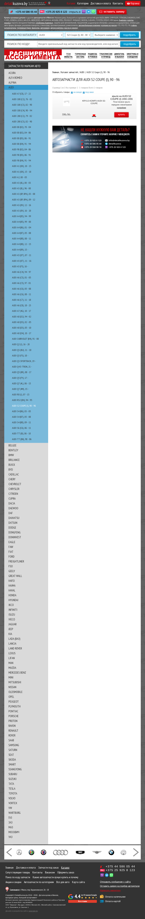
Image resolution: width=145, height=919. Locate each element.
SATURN (12, 750)
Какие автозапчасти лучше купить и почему (55, 877)
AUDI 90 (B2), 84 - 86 (21, 149)
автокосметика (56, 28)
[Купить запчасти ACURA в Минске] (19, 852)
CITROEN (13, 494)
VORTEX (12, 803)
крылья (7, 23)
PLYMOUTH (14, 706)
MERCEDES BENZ (17, 672)
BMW (11, 455)
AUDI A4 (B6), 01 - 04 (21, 227)
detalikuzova (115, 143)
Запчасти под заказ (48, 867)
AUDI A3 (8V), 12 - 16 (21, 205)
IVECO (11, 619)
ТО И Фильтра (68, 55)
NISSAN (12, 687)
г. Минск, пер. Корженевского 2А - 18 (29, 889)
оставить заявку (114, 11)
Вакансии (50, 872)
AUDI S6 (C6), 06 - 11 (21, 428)
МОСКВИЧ (13, 832)
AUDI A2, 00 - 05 (19, 177)
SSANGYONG (15, 769)
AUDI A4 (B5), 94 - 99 (21, 216)
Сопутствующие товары (18, 872)
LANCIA (12, 643)
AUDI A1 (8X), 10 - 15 (21, 166)
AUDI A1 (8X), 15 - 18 (21, 171)
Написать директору (110, 890)
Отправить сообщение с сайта (115, 882)
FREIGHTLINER (16, 561)
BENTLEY (13, 450)
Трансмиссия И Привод (105, 55)
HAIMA (11, 585)
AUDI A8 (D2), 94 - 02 (21, 316)
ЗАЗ (10, 822)
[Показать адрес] (49, 3)
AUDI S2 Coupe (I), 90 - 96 (24, 405)
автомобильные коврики (89, 25)
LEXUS (11, 653)
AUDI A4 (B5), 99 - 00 (21, 221)
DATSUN (12, 523)
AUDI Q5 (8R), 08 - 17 (21, 372)
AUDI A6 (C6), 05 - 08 (21, 288)
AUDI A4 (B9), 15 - (20, 249)
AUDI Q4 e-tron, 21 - (22, 366)
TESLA (11, 788)
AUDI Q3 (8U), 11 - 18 (21, 350)
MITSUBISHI (14, 682)
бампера (122, 20)
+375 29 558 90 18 (92, 147)
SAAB (11, 740)
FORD (11, 556)
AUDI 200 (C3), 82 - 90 (22, 121)
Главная (9, 867)
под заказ (89, 92)
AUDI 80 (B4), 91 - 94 (21, 143)
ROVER (11, 735)
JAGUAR (12, 624)
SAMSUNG (13, 745)
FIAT (10, 552)
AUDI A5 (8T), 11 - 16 (21, 260)
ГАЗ (10, 817)
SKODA (12, 759)
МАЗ (10, 827)
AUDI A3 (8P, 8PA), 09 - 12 (23, 199)
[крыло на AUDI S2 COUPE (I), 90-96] (66, 102)
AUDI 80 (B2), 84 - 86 (21, 132)
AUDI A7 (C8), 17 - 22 (21, 93)
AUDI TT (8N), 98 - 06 (21, 439)
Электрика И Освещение (132, 55)
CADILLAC (13, 474)
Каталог (71, 3)
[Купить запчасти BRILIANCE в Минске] (123, 852)
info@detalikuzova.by (119, 140)
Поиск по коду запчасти (18, 877)
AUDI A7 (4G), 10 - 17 (21, 310)
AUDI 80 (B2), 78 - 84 (21, 127)
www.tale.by (33, 911)
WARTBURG (14, 813)
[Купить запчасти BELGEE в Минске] (80, 852)
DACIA (11, 503)
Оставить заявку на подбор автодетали (119, 886)
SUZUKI (12, 779)
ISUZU (11, 614)
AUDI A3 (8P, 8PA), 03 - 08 (23, 193)
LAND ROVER (15, 648)
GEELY (11, 571)
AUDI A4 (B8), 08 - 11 (21, 238)
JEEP (10, 629)
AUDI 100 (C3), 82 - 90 (22, 104)
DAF (10, 513)
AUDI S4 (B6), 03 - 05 (21, 411)
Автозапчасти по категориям (39, 882)
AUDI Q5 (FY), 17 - (20, 377)
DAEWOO (13, 508)
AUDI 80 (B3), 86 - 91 (21, 138)
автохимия (45, 28)
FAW (10, 547)
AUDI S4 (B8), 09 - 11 (21, 422)
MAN (10, 663)
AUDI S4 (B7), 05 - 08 (21, 416)
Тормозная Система (80, 55)
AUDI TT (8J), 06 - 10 (21, 433)
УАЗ (10, 837)
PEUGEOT (13, 701)
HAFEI (11, 581)
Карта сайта (78, 882)
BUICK (11, 465)
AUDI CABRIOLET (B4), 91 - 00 (25, 338)
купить (121, 114)
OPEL (11, 697)
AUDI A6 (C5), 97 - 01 (21, 283)
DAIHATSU (13, 518)
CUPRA (12, 498)
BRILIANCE (14, 460)
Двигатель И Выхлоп (119, 55)
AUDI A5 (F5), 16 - (20, 266)
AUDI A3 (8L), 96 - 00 (21, 188)
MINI (10, 677)
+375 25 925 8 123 (56, 11)
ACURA (12, 73)
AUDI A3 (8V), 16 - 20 (21, 210)
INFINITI (12, 610)
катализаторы (10, 28)
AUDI (11, 87)
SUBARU (12, 774)
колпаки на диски (109, 25)
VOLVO (11, 798)
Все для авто (63, 882)
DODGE (12, 527)
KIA (10, 634)
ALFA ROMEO (15, 78)
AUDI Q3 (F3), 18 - (20, 355)
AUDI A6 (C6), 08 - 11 (21, 294)
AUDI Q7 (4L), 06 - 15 (21, 383)
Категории (83, 3)
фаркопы (36, 28)
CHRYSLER (13, 489)
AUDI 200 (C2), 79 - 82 (22, 116)
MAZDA (12, 668)
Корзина (135, 3)
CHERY (11, 479)
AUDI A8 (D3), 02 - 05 (21, 322)
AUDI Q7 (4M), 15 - (20, 389)
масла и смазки (71, 28)
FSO (10, 566)
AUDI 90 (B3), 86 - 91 (21, 155)
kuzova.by (15, 3)
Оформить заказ (65, 872)
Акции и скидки (13, 882)
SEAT (11, 755)
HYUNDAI (13, 600)
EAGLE (11, 542)
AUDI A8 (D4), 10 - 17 (21, 333)
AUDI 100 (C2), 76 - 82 (22, 99)
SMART (12, 764)
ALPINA (12, 82)
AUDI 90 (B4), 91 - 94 (21, 160)
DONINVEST (14, 537)
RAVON (12, 726)
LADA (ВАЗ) (14, 639)
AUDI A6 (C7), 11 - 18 (21, 299)
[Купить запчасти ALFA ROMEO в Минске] (31, 852)
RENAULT (13, 730)
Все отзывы (82, 901)
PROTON (12, 721)
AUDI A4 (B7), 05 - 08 (21, 233)
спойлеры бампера (44, 23)
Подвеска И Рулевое (92, 55)
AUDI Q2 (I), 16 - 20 (21, 344)
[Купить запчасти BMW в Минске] (111, 852)
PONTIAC (13, 711)
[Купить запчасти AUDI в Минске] (60, 852)
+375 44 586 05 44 (26, 11)
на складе (77, 92)
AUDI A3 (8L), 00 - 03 (21, 182)
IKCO (11, 605)
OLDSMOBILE (15, 692)
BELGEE (12, 445)
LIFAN (11, 658)
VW (10, 808)
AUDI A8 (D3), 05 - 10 (21, 327)
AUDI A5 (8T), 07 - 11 (21, 255)
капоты (130, 20)
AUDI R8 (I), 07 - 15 (20, 394)
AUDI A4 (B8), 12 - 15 (21, 244)
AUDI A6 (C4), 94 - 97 (21, 272)
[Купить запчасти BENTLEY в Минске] (97, 852)
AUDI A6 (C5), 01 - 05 (21, 277)
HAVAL (11, 590)
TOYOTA (12, 793)
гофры (134, 25)
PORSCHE (13, 716)
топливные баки (24, 28)
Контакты (118, 3)
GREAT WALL (15, 576)
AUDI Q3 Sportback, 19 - (24, 361)
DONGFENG (14, 532)
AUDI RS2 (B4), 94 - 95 (22, 400)
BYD (10, 469)
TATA (11, 784)
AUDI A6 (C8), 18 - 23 (21, 305)
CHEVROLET (14, 484)
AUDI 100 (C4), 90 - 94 (22, 110)
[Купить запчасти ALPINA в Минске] (43, 852)
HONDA (12, 595)
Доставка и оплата (100, 3)
